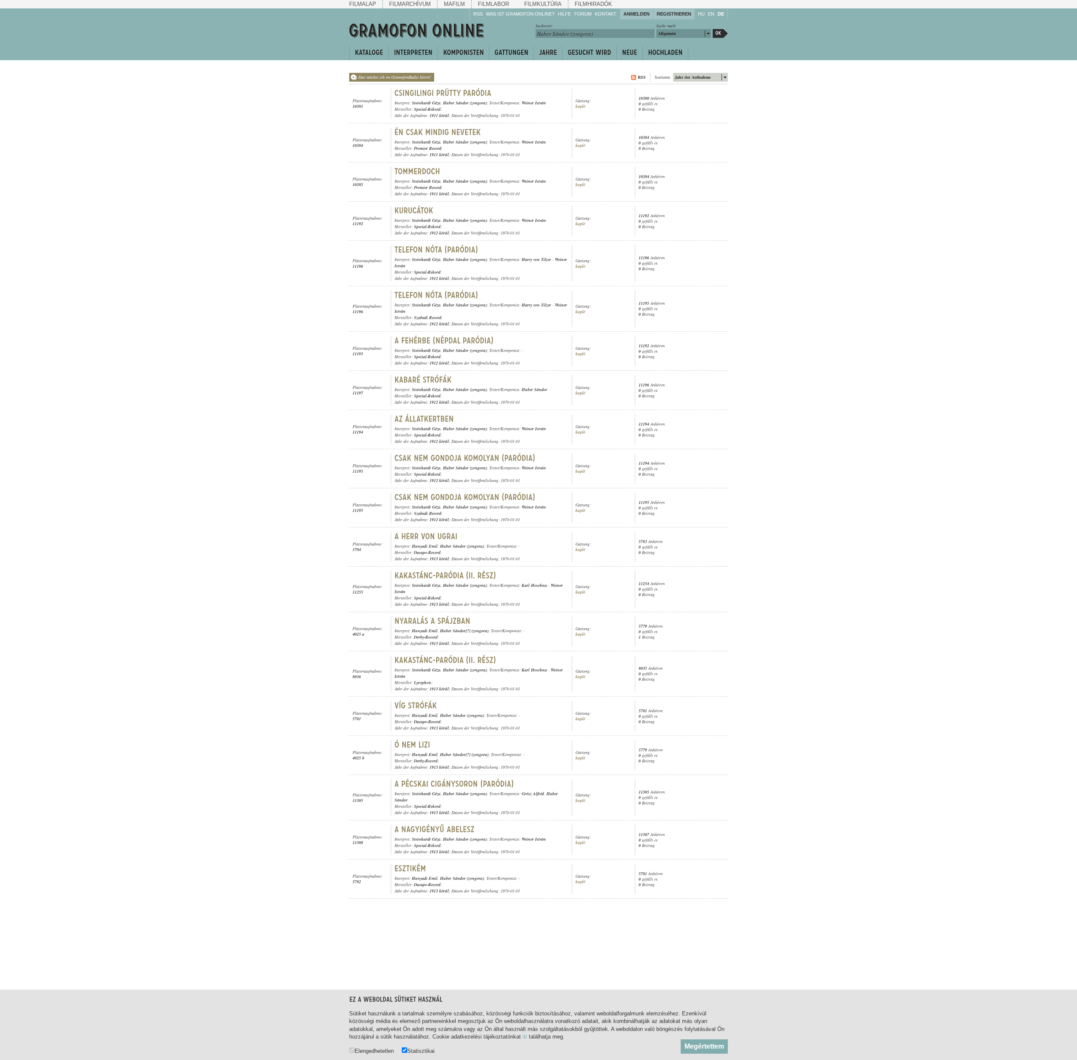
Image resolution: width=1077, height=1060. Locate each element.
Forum (583, 13)
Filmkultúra (543, 4)
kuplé (580, 106)
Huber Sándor (534, 389)
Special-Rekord (427, 109)
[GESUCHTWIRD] (589, 52)
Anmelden (636, 13)
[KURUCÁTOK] (414, 210)
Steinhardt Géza (426, 103)
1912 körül (439, 233)
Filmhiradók (593, 4)
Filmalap (362, 4)
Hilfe (564, 13)
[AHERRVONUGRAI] (426, 536)
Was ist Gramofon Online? (520, 13)
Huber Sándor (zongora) (465, 103)
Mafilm (454, 4)
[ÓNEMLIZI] (412, 744)
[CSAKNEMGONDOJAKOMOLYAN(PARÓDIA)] (465, 458)
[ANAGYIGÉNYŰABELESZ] (435, 829)
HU (701, 13)
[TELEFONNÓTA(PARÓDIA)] (436, 249)
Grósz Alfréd (533, 793)
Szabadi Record (427, 317)
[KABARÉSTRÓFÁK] (423, 379)
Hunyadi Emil (425, 546)
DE (721, 13)
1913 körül (439, 559)
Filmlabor (493, 4)
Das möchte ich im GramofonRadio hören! (394, 77)
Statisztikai (421, 1051)
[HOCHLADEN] (665, 52)
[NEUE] (629, 52)
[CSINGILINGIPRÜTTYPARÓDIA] (443, 93)
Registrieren (674, 13)
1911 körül (439, 115)
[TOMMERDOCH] (417, 171)
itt (525, 1036)
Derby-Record (426, 637)
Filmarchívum (410, 4)
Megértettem (704, 1046)
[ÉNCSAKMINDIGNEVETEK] (438, 132)
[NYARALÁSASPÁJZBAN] (434, 621)
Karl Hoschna (534, 585)
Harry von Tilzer (536, 259)
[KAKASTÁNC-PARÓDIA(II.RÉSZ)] (445, 575)
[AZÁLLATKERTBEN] (424, 418)
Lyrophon (422, 682)
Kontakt (605, 13)
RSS (478, 13)
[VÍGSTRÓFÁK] (416, 705)
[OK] (720, 33)
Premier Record (427, 148)
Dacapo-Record (427, 552)
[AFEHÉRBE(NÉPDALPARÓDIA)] (444, 340)
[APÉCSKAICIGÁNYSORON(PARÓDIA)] (454, 783)
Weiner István (534, 103)
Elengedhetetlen (374, 1051)
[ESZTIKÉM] (410, 868)
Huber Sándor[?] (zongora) (464, 631)
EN (711, 13)
